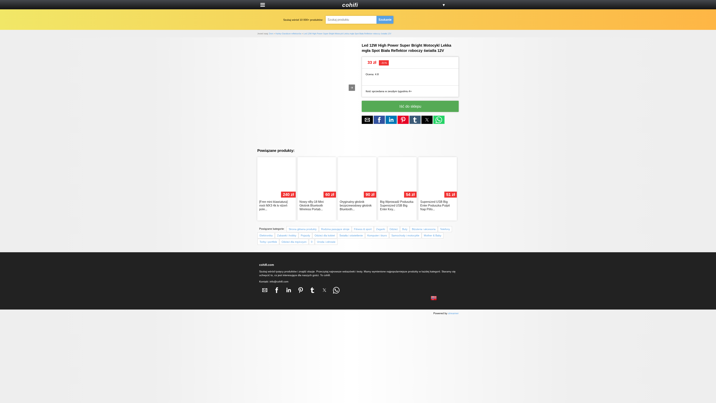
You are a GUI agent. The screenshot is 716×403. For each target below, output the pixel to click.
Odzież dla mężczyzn (294, 241)
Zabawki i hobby (286, 235)
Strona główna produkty (303, 229)
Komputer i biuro (377, 235)
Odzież (394, 229)
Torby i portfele (268, 241)
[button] (262, 5)
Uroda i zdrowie (326, 241)
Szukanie (385, 19)
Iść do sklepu (410, 106)
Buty (404, 229)
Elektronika (266, 235)
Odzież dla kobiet (325, 235)
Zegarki (380, 229)
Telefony (445, 229)
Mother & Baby (432, 235)
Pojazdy (305, 235)
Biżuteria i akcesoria (424, 229)
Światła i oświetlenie (351, 235)
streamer (453, 313)
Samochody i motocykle (405, 235)
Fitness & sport (363, 229)
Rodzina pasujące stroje (335, 229)
